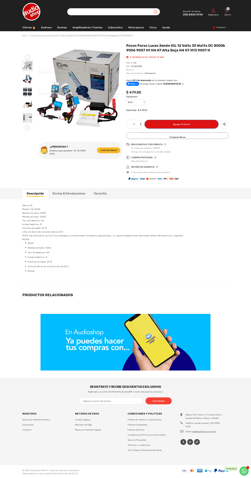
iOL (135, 62)
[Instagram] (190, 442)
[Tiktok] (197, 442)
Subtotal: (131, 110)
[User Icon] (213, 10)
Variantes (132, 96)
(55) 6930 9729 (193, 14)
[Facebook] (183, 442)
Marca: (129, 62)
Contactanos (108, 150)
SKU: (128, 66)
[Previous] (27, 57)
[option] (78, 89)
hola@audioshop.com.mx (204, 431)
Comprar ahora (177, 137)
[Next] (27, 127)
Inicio (24, 35)
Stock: (129, 69)
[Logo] (42, 12)
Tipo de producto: (135, 73)
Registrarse (213, 14)
